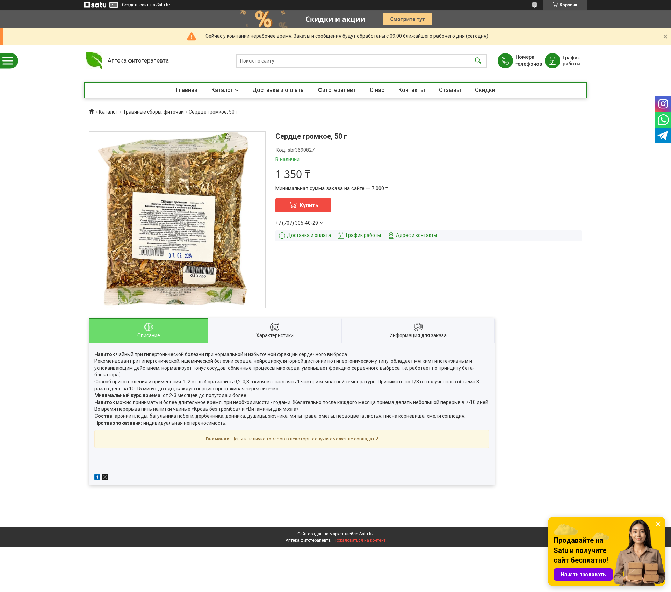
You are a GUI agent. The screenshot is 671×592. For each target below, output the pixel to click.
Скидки (485, 90)
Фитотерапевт (337, 90)
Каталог (222, 90)
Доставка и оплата (278, 90)
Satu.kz (366, 534)
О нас (377, 90)
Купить (309, 205)
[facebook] (97, 478)
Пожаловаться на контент (359, 540)
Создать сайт (135, 4)
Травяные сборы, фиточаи (153, 112)
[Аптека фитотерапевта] (94, 60)
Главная (186, 90)
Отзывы (450, 90)
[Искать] (478, 61)
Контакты (411, 90)
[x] (105, 478)
